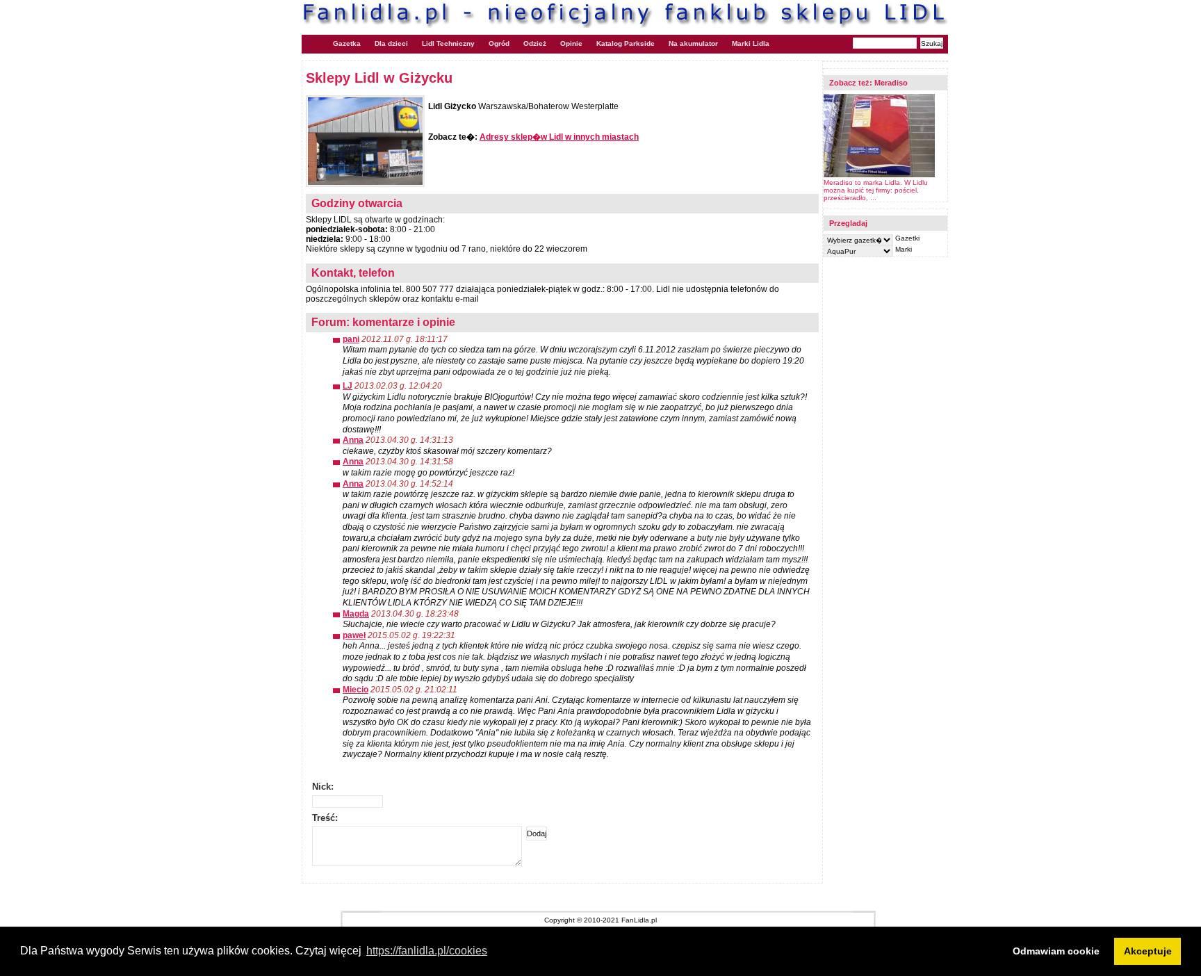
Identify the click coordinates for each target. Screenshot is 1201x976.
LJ (347, 386)
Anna (353, 440)
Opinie (571, 43)
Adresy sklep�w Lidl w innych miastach (559, 137)
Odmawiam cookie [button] (1056, 951)
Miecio (355, 689)
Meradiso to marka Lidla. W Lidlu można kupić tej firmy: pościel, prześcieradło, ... (876, 190)
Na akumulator (693, 43)
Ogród (499, 43)
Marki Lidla (750, 43)
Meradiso (891, 83)
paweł (354, 635)
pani (351, 339)
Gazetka (347, 43)
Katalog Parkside (625, 43)
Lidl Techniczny (448, 43)
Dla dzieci (391, 43)
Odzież (534, 43)
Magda (356, 614)
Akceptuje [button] (1148, 951)
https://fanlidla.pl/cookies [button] (426, 951)
